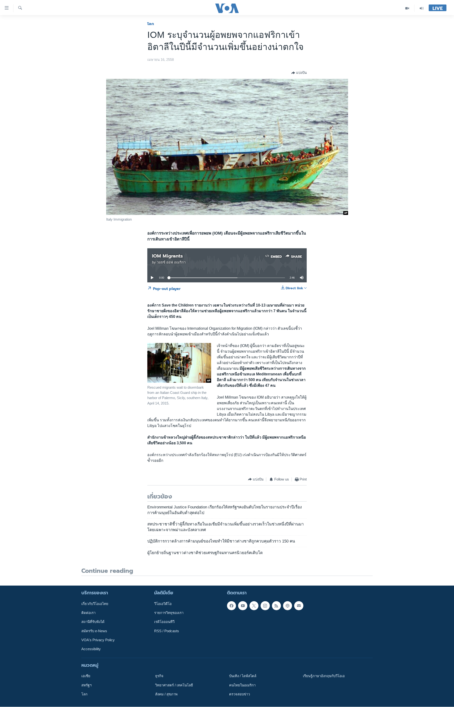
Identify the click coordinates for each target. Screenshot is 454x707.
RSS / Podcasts (166, 631)
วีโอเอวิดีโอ (163, 604)
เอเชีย (85, 676)
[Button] (299, 73)
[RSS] (276, 605)
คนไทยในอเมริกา (242, 685)
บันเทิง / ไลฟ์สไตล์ (242, 676)
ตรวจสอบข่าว (239, 694)
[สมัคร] (298, 605)
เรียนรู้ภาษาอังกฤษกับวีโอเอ (324, 676)
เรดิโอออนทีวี (164, 622)
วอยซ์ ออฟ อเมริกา (171, 262)
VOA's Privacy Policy (98, 640)
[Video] (407, 8)
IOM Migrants (167, 255)
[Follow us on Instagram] (265, 605)
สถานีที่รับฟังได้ (93, 622)
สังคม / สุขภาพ (166, 694)
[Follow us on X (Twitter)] (253, 605)
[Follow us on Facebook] (231, 605)
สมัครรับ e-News (94, 631)
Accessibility (91, 649)
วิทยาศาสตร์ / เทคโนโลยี (174, 685)
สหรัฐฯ (86, 685)
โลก (150, 24)
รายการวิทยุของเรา (168, 613)
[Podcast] (287, 605)
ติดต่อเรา (88, 613)
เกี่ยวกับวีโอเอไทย (94, 604)
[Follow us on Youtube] (242, 605)
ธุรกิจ (159, 676)
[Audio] (422, 8)
